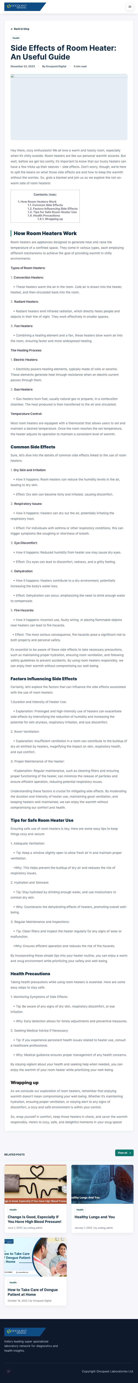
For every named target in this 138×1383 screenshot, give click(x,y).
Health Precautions (44, 215)
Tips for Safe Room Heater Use (52, 212)
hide (53, 194)
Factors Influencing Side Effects (53, 208)
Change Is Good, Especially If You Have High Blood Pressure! (34, 1219)
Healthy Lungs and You (95, 1217)
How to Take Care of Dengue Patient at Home (33, 1292)
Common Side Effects (45, 205)
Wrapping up (50, 219)
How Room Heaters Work (37, 201)
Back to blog (21, 28)
